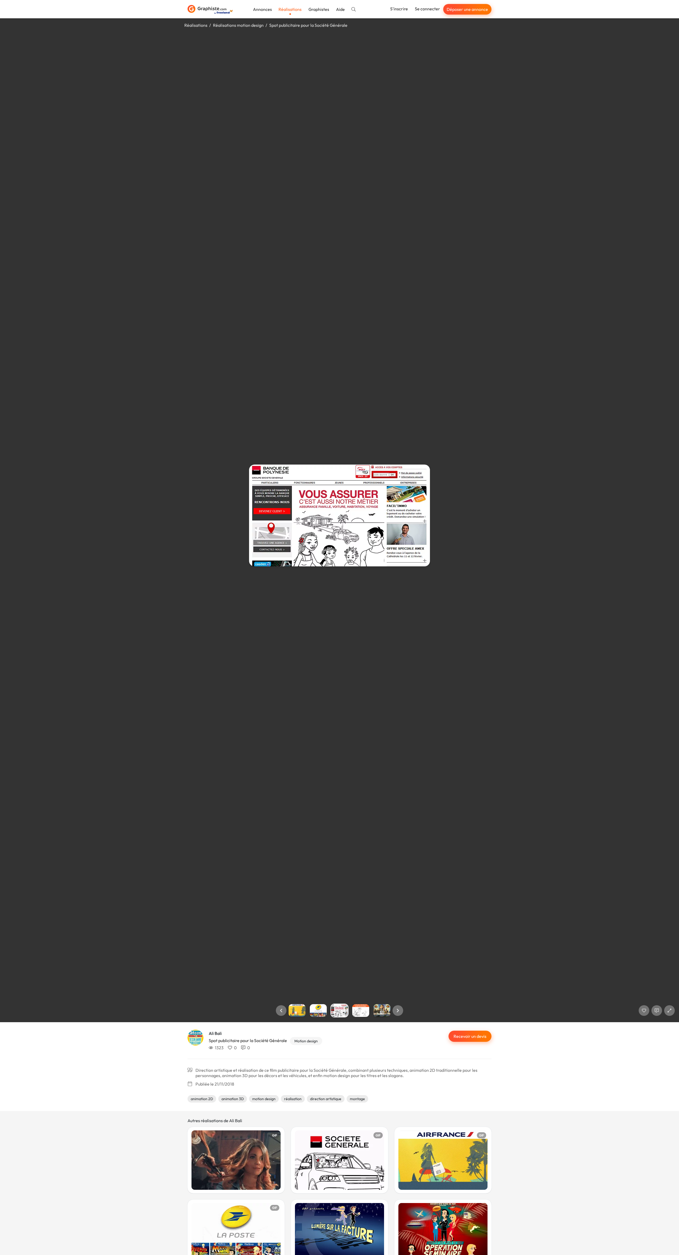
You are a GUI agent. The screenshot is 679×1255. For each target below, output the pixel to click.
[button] (281, 1010)
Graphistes (318, 9)
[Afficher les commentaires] (656, 1010)
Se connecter (427, 8)
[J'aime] (644, 1010)
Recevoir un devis (470, 1036)
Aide (340, 9)
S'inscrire (399, 8)
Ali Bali (215, 1033)
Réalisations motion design (238, 25)
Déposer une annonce (467, 9)
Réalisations (290, 9)
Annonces (262, 9)
